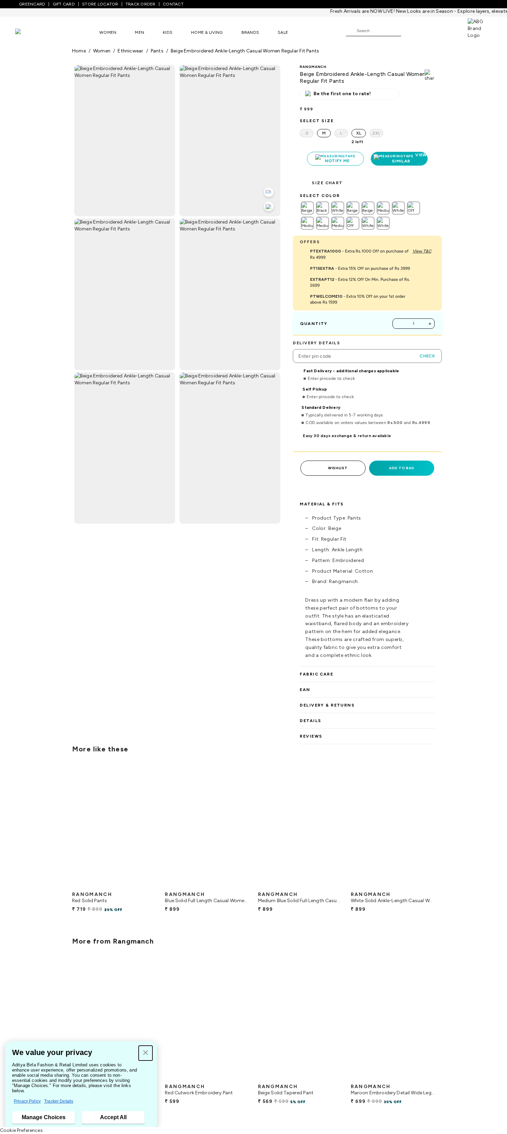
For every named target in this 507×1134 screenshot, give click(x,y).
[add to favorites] (145, 885)
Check (427, 356)
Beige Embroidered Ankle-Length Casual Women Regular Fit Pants (245, 51)
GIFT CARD (64, 4)
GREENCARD (32, 4)
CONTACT (173, 4)
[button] (145, 1053)
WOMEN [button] (107, 32)
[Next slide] (435, 827)
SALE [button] (283, 32)
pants (157, 51)
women (101, 51)
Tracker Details (58, 1101)
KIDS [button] (167, 32)
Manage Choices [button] (44, 1117)
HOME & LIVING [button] (206, 32)
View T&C (421, 251)
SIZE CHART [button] (327, 182)
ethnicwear (130, 51)
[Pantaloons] (28, 32)
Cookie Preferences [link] (21, 1130)
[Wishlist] (410, 31)
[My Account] (429, 30)
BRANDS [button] (250, 32)
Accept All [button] (113, 1117)
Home (79, 51)
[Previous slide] (72, 827)
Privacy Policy (27, 1101)
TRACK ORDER (141, 4)
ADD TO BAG (401, 468)
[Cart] (448, 30)
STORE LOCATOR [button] (100, 4)
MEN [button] (139, 32)
